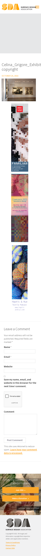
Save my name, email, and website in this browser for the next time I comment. (20, 383)
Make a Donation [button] (19, 498)
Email (7, 356)
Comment (9, 411)
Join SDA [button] (19, 490)
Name (7, 347)
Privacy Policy (11, 545)
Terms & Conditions (13, 542)
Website (8, 366)
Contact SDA (10, 548)
